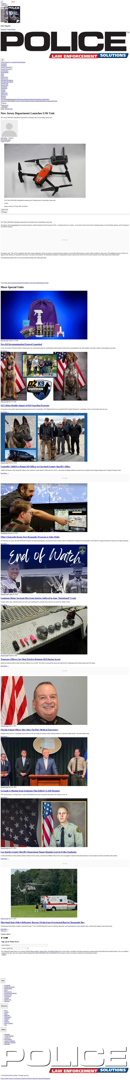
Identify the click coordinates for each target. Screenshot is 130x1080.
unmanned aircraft (21, 283)
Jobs (48, 99)
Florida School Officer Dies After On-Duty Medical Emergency (29, 730)
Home (2, 109)
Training (3, 90)
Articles (17, 1)
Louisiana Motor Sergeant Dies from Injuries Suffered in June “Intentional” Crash (38, 598)
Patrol (2, 74)
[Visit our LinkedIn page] (5, 938)
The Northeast (37, 283)
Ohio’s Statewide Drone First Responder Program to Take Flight (30, 537)
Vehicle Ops (4, 93)
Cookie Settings (11, 101)
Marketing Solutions (46, 101)
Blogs (10, 99)
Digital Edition (11, 29)
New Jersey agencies (10, 283)
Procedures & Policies (7, 80)
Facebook (14, 225)
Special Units (4, 83)
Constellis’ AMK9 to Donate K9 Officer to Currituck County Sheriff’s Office (35, 466)
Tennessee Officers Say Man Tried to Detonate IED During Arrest (30, 659)
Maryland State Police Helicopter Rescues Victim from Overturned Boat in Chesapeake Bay (42, 922)
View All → (4, 930)
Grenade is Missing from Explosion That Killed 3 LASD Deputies (30, 791)
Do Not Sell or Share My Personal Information (37, 1078)
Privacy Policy (5, 1078)
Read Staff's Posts (6, 140)
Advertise (3, 101)
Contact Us (19, 101)
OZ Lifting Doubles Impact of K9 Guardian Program (25, 405)
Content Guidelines (35, 101)
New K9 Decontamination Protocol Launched (21, 344)
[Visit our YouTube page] (7, 938)
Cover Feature (7, 1)
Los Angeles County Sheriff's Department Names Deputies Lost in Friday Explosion (38, 852)
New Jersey (30, 283)
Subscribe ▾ (4, 5)
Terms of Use (12, 1078)
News (13, 1)
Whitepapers (20, 99)
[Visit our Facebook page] (1, 938)
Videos (21, 1)
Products (35, 99)
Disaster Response (6, 67)
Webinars (25, 1)
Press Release (26, 101)
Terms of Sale (20, 1078)
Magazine (14, 99)
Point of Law (4, 77)
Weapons (3, 96)
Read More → (5, 351)
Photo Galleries (42, 99)
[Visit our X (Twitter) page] (3, 938)
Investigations (4, 70)
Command (4, 64)
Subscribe (3, 29)
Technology (4, 86)
